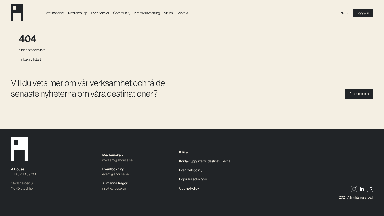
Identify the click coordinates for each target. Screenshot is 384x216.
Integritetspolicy (190, 170)
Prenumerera (359, 94)
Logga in (363, 13)
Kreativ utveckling (147, 13)
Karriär (184, 152)
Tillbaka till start (30, 59)
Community (121, 13)
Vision (168, 13)
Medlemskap (77, 13)
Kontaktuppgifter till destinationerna (204, 161)
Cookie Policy (189, 188)
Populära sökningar (193, 179)
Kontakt (182, 13)
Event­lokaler (100, 13)
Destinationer (54, 13)
